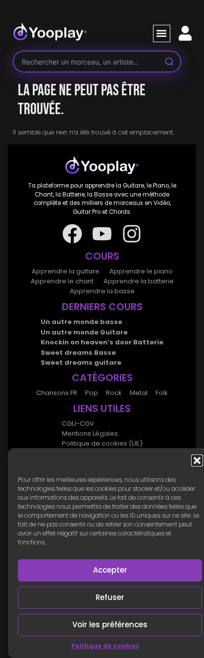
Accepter (110, 570)
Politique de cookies (105, 646)
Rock (114, 392)
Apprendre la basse (102, 291)
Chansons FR (56, 392)
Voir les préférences (110, 624)
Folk (161, 392)
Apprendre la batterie (138, 281)
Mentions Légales (90, 433)
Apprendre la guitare (66, 271)
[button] (197, 460)
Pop (91, 392)
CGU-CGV (78, 423)
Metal (139, 392)
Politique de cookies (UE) (102, 443)
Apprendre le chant (62, 281)
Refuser (110, 597)
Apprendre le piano (141, 271)
